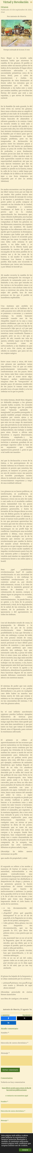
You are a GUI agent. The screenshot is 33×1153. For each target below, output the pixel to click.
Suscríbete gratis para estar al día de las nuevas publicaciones (16, 1089)
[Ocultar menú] (31, 2)
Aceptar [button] (25, 1150)
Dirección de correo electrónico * (14, 1043)
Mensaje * (5, 1053)
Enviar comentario (10, 1070)
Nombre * (5, 1033)
